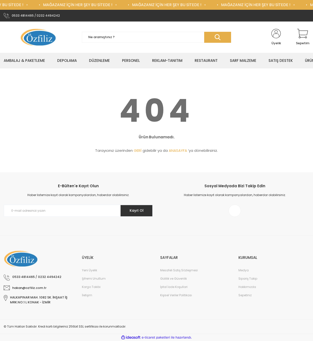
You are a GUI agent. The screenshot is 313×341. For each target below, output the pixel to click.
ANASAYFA (178, 150)
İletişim (87, 295)
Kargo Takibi (91, 287)
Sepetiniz (245, 295)
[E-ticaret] (156, 337)
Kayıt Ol (137, 210)
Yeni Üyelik (89, 270)
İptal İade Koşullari (174, 287)
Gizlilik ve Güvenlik (173, 278)
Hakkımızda (247, 287)
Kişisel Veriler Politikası (176, 295)
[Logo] (39, 37)
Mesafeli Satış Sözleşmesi (179, 270)
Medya (243, 270)
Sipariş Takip (247, 278)
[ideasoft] (131, 337)
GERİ (138, 150)
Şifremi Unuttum (94, 278)
